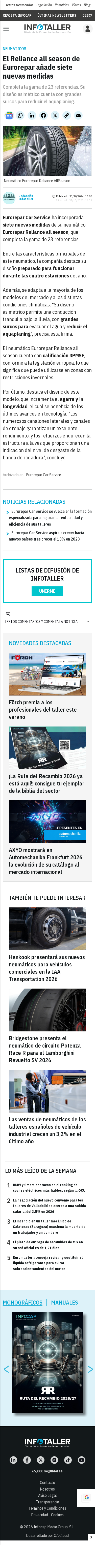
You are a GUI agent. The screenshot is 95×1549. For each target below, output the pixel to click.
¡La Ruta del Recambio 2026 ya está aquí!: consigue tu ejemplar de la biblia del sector (46, 783)
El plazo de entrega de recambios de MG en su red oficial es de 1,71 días (45, 1244)
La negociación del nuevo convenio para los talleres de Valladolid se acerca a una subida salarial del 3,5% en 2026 (46, 1205)
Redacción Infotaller (25, 198)
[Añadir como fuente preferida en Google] (86, 1498)
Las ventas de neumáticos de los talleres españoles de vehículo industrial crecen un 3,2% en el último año (47, 1130)
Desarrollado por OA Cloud (47, 1535)
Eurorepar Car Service (43, 474)
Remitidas (62, 5)
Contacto (47, 1482)
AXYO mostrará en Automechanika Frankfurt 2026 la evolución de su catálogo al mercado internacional (45, 860)
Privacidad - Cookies (47, 1514)
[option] (48, 1362)
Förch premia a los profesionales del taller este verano (43, 709)
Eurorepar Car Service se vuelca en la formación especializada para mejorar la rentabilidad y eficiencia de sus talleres (50, 518)
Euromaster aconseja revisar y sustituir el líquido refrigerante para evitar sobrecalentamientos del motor (45, 1263)
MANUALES (64, 1302)
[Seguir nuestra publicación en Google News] (9, 115)
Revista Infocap (17, 15)
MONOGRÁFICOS (22, 1302)
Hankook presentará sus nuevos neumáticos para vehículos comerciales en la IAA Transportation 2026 (47, 968)
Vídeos (76, 5)
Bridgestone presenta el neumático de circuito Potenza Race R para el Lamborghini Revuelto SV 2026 (45, 1049)
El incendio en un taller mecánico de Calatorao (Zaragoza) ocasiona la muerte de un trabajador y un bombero (46, 1226)
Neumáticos (14, 48)
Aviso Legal (47, 1495)
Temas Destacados (19, 5)
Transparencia (47, 1501)
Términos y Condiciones (47, 1508)
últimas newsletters (56, 15)
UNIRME (47, 591)
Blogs (88, 5)
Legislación (44, 5)
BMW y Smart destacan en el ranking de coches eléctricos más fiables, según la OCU (46, 1187)
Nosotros (47, 1489)
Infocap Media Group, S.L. (54, 1526)
